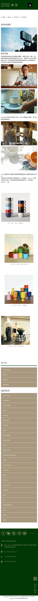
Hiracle (5, 430)
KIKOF (5, 460)
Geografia (5, 415)
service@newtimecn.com (10, 551)
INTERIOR (6, 384)
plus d (4, 510)
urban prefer (6, 485)
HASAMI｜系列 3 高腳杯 (19, 305)
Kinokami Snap (7, 465)
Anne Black (6, 400)
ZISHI (4, 520)
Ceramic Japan (7, 405)
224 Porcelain (6, 395)
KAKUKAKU (6, 450)
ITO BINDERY (7, 435)
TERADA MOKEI (7, 505)
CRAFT (5, 375)
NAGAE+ (5, 480)
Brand (9, 17)
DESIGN (16, 17)
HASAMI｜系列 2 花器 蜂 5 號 (19, 264)
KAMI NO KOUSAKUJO (9, 455)
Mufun (5, 475)
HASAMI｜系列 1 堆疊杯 (15, 223)
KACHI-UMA (6, 440)
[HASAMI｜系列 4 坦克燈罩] (15, 330)
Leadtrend (5, 470)
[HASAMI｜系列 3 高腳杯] (19, 289)
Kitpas (4, 495)
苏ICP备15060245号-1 (22, 598)
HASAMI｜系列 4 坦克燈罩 (15, 346)
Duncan (5, 410)
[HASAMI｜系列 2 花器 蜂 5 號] (19, 248)
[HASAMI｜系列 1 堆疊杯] (15, 207)
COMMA (5, 490)
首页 (3, 17)
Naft (4, 500)
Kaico (4, 445)
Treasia (5, 515)
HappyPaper (6, 420)
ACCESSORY (6, 370)
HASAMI (23, 17)
